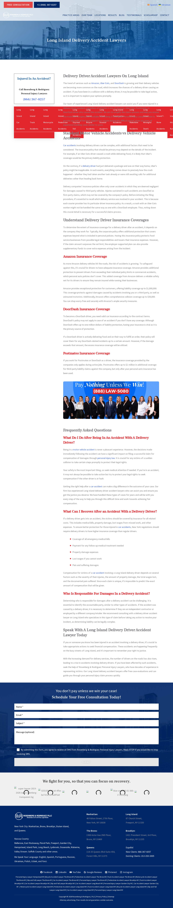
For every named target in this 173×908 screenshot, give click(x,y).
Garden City (65, 843)
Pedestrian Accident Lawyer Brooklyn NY (123, 880)
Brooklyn (50, 826)
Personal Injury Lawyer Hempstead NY (30, 877)
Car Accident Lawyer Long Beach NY (89, 883)
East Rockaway (31, 843)
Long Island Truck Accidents (34, 119)
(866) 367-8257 (34, 99)
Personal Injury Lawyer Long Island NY (109, 890)
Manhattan (33, 826)
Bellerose (18, 843)
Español (129, 847)
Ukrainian (18, 861)
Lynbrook (54, 847)
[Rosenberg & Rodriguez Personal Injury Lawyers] (18, 15)
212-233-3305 (147, 855)
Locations (100, 15)
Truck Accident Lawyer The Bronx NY (121, 877)
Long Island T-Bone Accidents (161, 119)
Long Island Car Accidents (20, 119)
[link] (152, 4)
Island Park (31, 847)
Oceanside (65, 847)
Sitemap (111, 896)
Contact (164, 15)
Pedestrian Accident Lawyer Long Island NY (70, 887)
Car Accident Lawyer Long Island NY (80, 890)
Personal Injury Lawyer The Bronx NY (93, 880)
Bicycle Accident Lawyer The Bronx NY (59, 877)
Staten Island (62, 826)
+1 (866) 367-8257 (46, 4)
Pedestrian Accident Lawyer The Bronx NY (90, 877)
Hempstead (19, 847)
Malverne (75, 847)
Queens (21, 830)
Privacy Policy (101, 896)
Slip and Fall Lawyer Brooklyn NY (63, 883)
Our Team (87, 15)
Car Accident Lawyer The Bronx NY (66, 880)
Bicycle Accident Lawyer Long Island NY (132, 887)
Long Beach (43, 847)
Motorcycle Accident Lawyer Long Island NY (36, 887)
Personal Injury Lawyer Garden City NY (118, 883)
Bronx (42, 826)
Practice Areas (71, 15)
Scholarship (151, 15)
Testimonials (134, 15)
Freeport (55, 843)
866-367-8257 (144, 851)
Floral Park (45, 843)
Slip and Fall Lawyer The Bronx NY (39, 880)
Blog (121, 15)
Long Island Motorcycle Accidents (48, 119)
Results (112, 15)
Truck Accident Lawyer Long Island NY (102, 887)
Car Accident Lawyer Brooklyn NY (37, 883)
